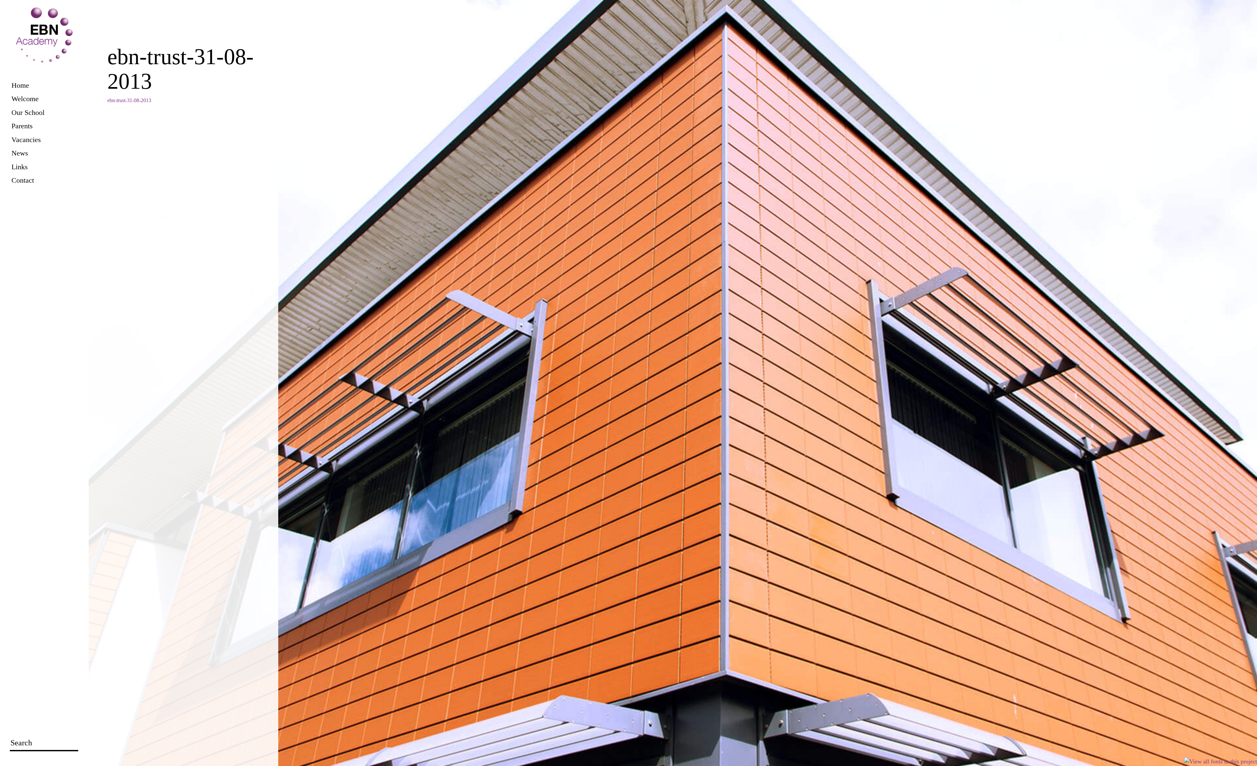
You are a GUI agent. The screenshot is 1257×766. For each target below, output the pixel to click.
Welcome (25, 99)
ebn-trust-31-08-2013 (129, 100)
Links (19, 167)
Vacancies (26, 140)
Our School (28, 112)
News (19, 153)
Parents (22, 126)
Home (20, 85)
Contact (22, 180)
